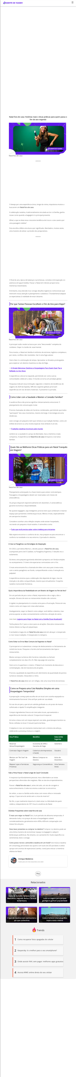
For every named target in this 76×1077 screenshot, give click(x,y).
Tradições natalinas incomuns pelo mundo (27, 429)
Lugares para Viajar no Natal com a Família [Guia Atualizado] (39, 619)
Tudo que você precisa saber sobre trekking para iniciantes (33, 529)
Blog (38, 873)
